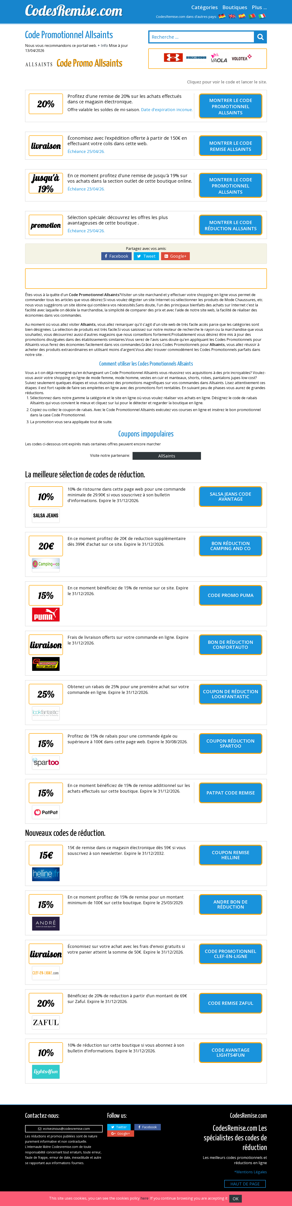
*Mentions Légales (250, 1171)
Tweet (148, 256)
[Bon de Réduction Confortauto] (46, 664)
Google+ (177, 256)
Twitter (120, 1127)
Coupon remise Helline (230, 855)
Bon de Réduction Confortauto (230, 644)
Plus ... (259, 7)
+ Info (103, 45)
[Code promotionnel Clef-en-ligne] (46, 973)
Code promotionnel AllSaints (232, 106)
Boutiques (234, 7)
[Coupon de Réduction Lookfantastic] (46, 713)
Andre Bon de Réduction (231, 904)
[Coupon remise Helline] (46, 874)
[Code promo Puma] (46, 614)
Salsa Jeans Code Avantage (230, 496)
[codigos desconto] (252, 16)
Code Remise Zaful (230, 1003)
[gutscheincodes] (222, 16)
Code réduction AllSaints (231, 225)
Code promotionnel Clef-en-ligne (230, 953)
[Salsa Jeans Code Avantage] (46, 516)
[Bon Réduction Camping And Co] (46, 565)
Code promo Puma (230, 595)
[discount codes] (232, 16)
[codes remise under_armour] (173, 57)
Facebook (117, 256)
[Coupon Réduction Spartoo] (46, 763)
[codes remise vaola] (219, 57)
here (145, 1198)
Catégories (204, 7)
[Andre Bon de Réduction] (46, 924)
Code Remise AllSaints (231, 146)
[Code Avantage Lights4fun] (46, 1072)
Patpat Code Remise (230, 793)
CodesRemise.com (73, 10)
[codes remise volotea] (242, 57)
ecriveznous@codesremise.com (65, 1128)
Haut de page (245, 1184)
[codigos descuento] (242, 16)
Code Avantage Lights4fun (231, 1052)
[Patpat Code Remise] (46, 812)
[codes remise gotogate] (196, 57)
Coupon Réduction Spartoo (230, 743)
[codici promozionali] (262, 16)
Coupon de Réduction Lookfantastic (230, 694)
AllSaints (166, 456)
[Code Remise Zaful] (46, 1022)
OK (235, 1198)
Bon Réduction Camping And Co (230, 545)
